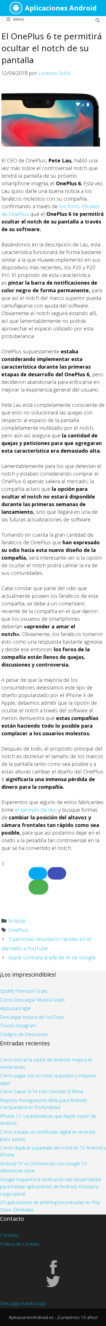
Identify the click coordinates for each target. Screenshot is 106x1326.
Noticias (17, 920)
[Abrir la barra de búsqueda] (97, 20)
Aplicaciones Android (61, 7)
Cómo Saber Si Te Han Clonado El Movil (41, 1091)
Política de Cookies (19, 1244)
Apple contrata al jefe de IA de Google (52, 957)
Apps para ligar (15, 1008)
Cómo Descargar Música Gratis (32, 999)
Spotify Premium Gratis (24, 991)
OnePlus (18, 930)
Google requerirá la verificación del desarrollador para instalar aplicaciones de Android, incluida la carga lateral (51, 1186)
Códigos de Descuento (24, 1034)
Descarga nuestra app (23, 1303)
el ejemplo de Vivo (36, 809)
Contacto (9, 1235)
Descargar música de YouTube (32, 1017)
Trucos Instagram (18, 1025)
